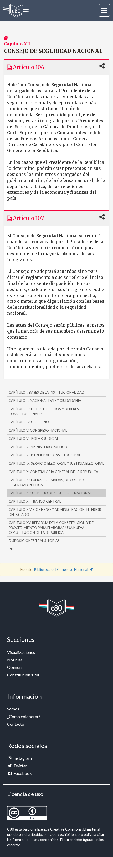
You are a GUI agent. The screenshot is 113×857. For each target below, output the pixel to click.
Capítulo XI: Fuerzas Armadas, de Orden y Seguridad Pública (47, 482)
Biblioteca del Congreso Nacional (61, 569)
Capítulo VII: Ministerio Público (38, 447)
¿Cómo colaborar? (23, 716)
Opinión (14, 667)
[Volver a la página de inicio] (16, 11)
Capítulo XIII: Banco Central (35, 501)
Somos (13, 708)
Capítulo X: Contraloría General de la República (53, 472)
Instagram (22, 758)
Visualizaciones (21, 652)
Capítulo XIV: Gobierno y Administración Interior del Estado (55, 512)
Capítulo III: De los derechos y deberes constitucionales (44, 411)
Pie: (11, 549)
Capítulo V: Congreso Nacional (38, 430)
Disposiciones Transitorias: (34, 541)
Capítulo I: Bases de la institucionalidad (46, 392)
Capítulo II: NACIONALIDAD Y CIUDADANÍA (45, 400)
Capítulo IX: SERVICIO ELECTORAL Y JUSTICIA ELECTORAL (56, 463)
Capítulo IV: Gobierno (29, 422)
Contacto (15, 724)
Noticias (15, 659)
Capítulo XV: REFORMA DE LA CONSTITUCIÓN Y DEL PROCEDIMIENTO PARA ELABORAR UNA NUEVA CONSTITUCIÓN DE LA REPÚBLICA (52, 527)
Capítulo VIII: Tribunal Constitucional (45, 455)
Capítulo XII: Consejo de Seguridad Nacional (50, 493)
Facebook (22, 773)
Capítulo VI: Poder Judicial (34, 438)
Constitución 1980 (23, 674)
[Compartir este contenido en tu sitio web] (102, 66)
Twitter (20, 765)
